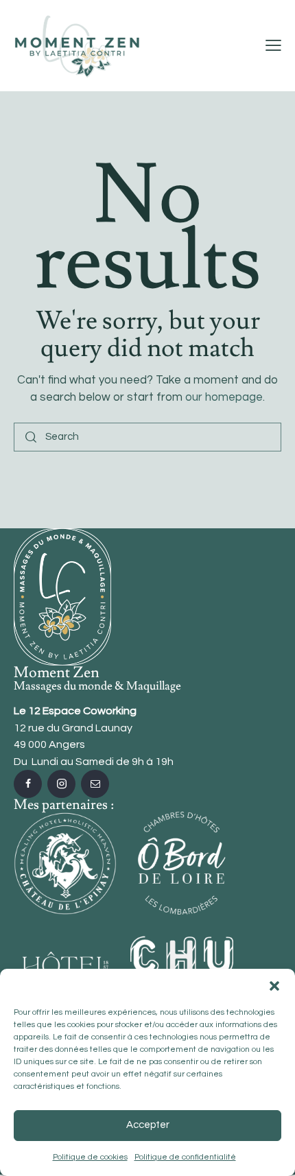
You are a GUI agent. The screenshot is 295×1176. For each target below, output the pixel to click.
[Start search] (31, 437)
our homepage (224, 397)
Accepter (147, 1125)
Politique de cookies (90, 1157)
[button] (274, 986)
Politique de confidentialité (185, 1157)
